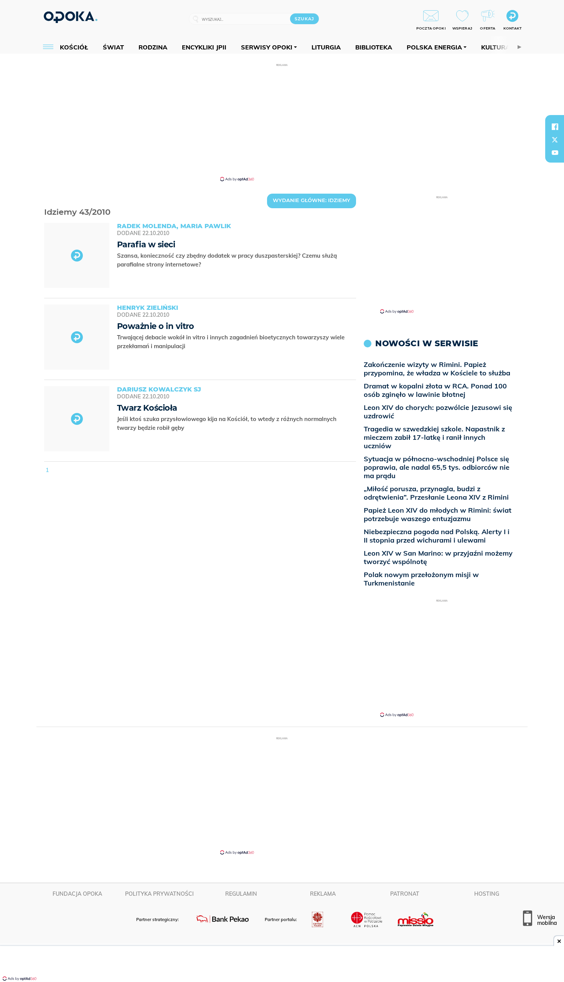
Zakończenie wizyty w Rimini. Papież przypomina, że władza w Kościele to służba (437, 368)
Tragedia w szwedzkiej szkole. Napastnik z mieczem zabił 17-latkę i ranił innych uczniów (434, 437)
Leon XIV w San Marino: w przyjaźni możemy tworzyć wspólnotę (438, 557)
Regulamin (241, 893)
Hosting (486, 893)
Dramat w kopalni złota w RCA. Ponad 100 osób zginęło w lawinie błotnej (435, 390)
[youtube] (555, 152)
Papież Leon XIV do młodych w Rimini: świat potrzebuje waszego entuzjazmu (437, 514)
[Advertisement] (282, 122)
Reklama (323, 893)
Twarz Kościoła (147, 408)
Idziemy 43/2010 (45, 202)
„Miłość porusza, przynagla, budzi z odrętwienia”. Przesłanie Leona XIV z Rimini (436, 493)
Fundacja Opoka (77, 893)
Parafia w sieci (146, 244)
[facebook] (555, 126)
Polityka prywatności (159, 893)
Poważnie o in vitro (155, 326)
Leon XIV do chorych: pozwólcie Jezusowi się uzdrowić (438, 411)
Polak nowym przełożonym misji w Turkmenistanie (421, 578)
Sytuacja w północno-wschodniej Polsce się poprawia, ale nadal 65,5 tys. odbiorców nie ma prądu (437, 467)
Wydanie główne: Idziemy (311, 200)
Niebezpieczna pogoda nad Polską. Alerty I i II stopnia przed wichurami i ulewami (437, 535)
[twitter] (555, 139)
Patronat (404, 893)
